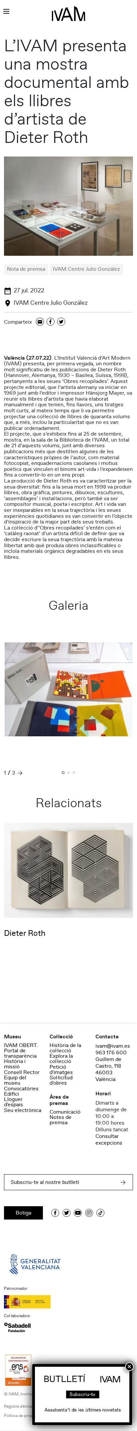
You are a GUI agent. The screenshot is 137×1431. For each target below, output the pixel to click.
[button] (63, 773)
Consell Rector (22, 1072)
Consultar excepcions (108, 1139)
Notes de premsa (60, 1120)
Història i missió (15, 1064)
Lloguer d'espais (13, 1102)
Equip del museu (15, 1080)
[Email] (40, 322)
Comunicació (65, 1112)
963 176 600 (111, 1052)
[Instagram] (89, 1213)
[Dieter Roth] (68, 870)
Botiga (23, 1213)
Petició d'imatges (61, 1070)
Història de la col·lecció (65, 1048)
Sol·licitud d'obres (61, 1080)
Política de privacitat (22, 1415)
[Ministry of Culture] (68, 1301)
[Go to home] (35, 1263)
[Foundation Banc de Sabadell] (17, 1327)
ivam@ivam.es (112, 1046)
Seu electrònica (22, 1110)
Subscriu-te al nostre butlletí (45, 1182)
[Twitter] (61, 322)
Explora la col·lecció (61, 1059)
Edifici (11, 1094)
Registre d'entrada (20, 1406)
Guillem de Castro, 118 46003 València (108, 1069)
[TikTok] (100, 1213)
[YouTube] (78, 1213)
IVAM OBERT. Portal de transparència (21, 1050)
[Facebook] (50, 322)
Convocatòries (21, 1088)
